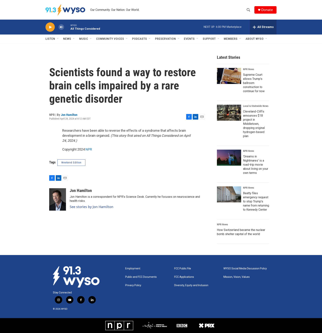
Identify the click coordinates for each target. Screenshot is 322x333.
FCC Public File (182, 268)
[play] (50, 27)
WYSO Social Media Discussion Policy (245, 268)
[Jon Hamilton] (57, 199)
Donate (267, 10)
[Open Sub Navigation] (57, 38)
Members (231, 38)
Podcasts (139, 38)
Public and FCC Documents (141, 277)
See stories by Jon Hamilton (91, 206)
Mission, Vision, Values (236, 277)
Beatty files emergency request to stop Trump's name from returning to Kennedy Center (256, 201)
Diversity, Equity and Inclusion (191, 285)
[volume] (61, 27)
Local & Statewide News (255, 105)
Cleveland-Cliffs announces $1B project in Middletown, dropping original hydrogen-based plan (254, 124)
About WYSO (255, 38)
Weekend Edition (71, 162)
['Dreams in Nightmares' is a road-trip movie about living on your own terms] (229, 158)
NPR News (248, 69)
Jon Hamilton (69, 115)
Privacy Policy (133, 285)
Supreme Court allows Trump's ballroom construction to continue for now (254, 83)
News (67, 38)
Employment (132, 268)
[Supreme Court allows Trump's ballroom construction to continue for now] (229, 76)
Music (83, 38)
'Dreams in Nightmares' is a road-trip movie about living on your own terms (255, 165)
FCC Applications (184, 277)
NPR (89, 149)
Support (209, 38)
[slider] (67, 27)
